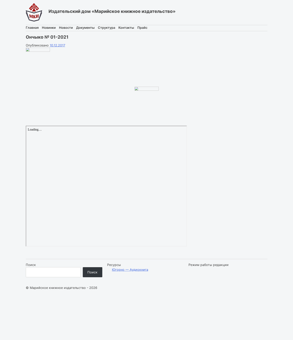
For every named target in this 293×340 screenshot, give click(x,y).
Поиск (31, 265)
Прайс (142, 28)
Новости (66, 28)
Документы (85, 28)
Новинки (49, 28)
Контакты (126, 28)
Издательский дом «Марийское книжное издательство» (112, 11)
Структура (106, 28)
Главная (32, 28)
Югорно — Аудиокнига (130, 270)
